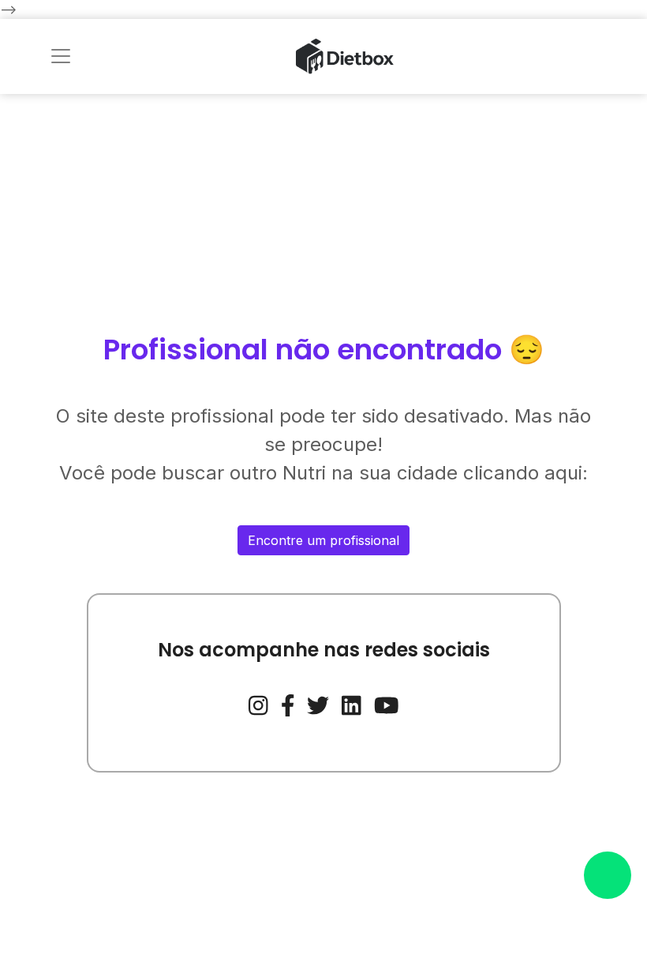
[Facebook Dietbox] (288, 704)
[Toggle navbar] (60, 56)
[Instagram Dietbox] (258, 704)
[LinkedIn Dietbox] (351, 704)
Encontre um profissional (323, 540)
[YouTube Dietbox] (386, 704)
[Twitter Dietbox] (318, 704)
